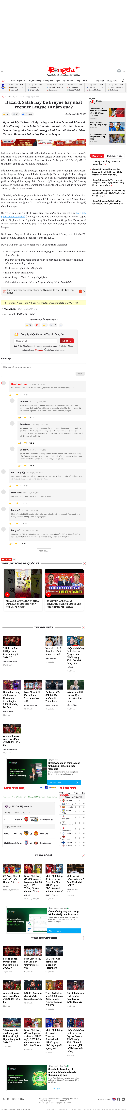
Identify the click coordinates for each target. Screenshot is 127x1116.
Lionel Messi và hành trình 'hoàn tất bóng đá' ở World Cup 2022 (98, 112)
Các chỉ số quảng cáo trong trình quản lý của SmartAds (63, 913)
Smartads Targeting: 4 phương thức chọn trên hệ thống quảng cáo (62, 1072)
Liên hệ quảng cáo (23, 1109)
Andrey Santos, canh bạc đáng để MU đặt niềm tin (11, 741)
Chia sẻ (29, 114)
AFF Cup (11, 81)
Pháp (78, 81)
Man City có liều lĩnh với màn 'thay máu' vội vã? (32, 697)
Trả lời (25, 395)
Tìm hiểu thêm (55, 782)
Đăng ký (66, 340)
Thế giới (70, 667)
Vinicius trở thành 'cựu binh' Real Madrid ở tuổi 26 (75, 881)
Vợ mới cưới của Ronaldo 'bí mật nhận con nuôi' (54, 651)
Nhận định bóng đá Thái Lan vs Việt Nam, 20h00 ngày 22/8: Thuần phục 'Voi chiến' (109, 193)
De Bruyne (22, 314)
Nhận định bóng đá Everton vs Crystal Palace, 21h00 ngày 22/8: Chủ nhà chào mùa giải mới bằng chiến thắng (75, 1041)
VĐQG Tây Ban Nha (72, 890)
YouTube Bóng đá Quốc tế (20, 563)
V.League (7, 797)
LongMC (15, 510)
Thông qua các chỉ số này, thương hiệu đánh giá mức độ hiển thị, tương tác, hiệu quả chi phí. (63, 919)
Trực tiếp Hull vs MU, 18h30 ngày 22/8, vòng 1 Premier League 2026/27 (54, 999)
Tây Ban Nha (67, 81)
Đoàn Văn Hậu (19, 384)
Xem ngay (53, 1089)
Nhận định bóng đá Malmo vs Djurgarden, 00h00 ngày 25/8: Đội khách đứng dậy (75, 656)
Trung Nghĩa (10, 309)
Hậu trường (51, 658)
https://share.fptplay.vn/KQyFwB (63, 303)
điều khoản (39, 350)
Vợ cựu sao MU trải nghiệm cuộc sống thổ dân (75, 697)
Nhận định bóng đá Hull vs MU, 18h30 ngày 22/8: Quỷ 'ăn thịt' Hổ (107, 203)
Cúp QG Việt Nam (19, 797)
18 (17, 114)
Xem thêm (43, 551)
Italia (85, 81)
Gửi (80, 373)
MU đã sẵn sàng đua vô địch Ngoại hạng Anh (33, 996)
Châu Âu (11, 97)
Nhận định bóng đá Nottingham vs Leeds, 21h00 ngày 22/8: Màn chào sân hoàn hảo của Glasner (33, 1038)
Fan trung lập (18, 472)
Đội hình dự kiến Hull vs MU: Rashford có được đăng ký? (75, 997)
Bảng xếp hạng (68, 788)
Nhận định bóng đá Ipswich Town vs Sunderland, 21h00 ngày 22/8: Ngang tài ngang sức (54, 1039)
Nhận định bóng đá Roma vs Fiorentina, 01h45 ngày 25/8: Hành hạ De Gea (11, 700)
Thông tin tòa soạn (8, 1109)
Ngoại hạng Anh (32, 97)
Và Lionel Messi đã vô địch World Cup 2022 (98, 136)
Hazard (11, 314)
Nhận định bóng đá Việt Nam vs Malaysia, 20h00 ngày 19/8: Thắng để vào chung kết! (33, 884)
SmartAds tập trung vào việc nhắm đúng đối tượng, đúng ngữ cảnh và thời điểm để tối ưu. (63, 1080)
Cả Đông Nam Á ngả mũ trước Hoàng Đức (11, 879)
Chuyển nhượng (34, 81)
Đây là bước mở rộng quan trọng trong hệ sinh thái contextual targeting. (63, 773)
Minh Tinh (16, 492)
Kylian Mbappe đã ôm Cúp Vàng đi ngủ (98, 123)
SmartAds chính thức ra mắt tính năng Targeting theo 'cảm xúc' (64, 765)
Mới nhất (100, 81)
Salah (32, 314)
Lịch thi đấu (14, 788)
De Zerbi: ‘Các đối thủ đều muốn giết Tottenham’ (53, 697)
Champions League (51, 81)
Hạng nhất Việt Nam (36, 797)
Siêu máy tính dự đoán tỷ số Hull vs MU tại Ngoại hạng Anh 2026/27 (11, 1036)
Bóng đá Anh (113, 81)
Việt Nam (21, 81)
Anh (20, 97)
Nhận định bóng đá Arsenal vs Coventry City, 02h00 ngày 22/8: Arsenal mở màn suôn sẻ (54, 884)
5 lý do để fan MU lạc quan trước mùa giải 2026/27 (10, 653)
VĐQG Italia (8, 711)
